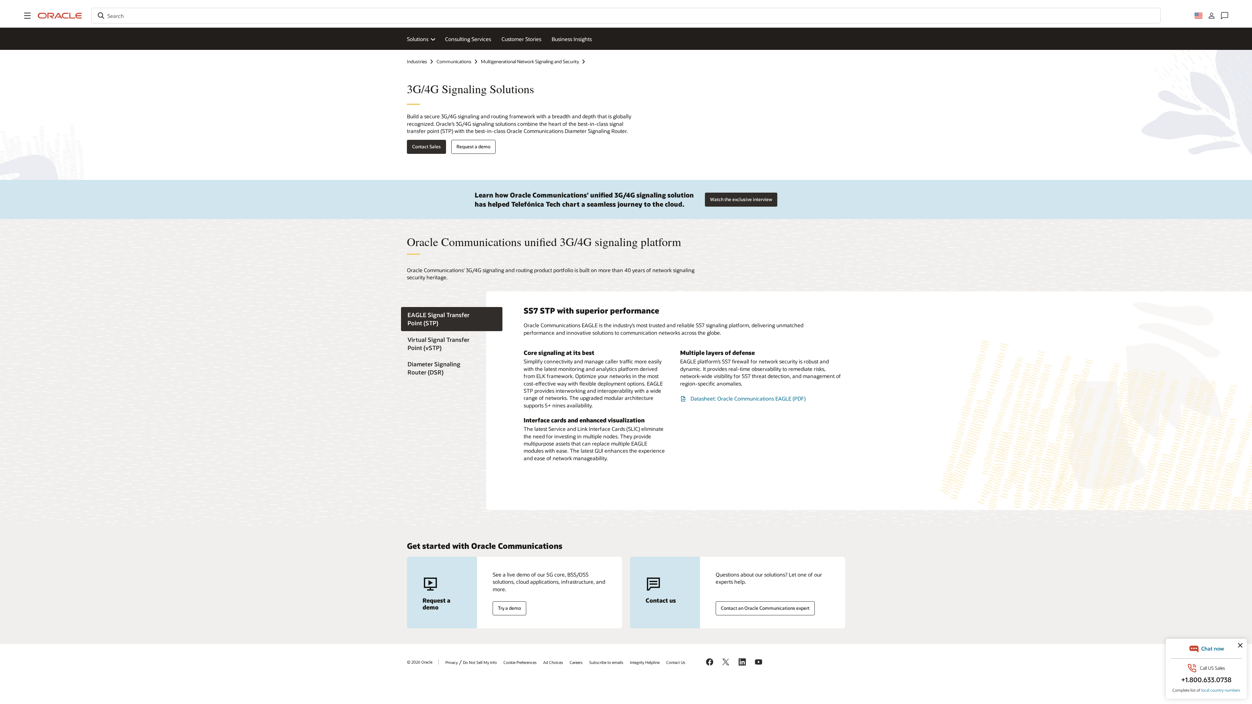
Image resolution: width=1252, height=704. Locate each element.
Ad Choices (553, 662)
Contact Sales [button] (426, 146)
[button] (27, 16)
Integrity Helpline (645, 662)
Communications (454, 61)
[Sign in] (1211, 16)
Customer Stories (521, 39)
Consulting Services (468, 39)
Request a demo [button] (473, 146)
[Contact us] (1225, 16)
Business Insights (572, 39)
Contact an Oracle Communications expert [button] (765, 608)
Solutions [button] (417, 39)
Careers (576, 662)
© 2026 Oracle (419, 662)
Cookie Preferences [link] (520, 662)
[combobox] (626, 15)
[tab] (451, 319)
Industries (417, 61)
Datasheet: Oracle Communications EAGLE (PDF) (748, 398)
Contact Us (675, 662)
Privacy (451, 662)
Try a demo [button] (509, 608)
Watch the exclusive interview (741, 199)
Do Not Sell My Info (480, 662)
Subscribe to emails (606, 662)
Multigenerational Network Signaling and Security (530, 61)
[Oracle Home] (60, 15)
